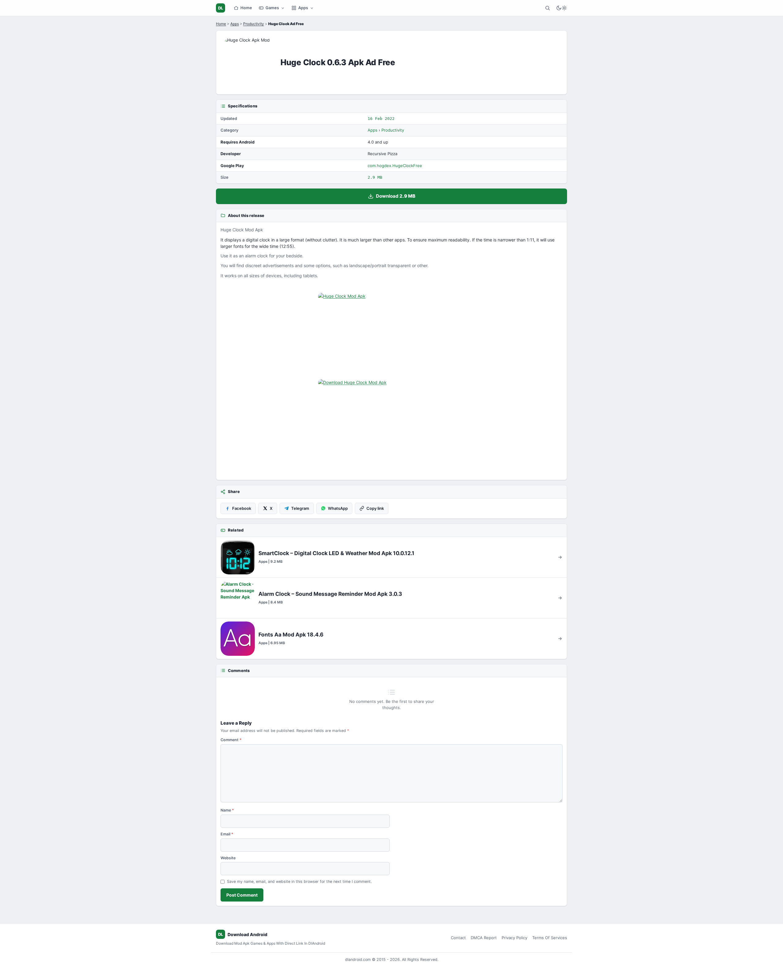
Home (246, 7)
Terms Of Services (549, 937)
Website (228, 858)
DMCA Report (484, 937)
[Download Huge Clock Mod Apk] (391, 420)
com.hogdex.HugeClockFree (395, 165)
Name (227, 810)
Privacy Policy (514, 937)
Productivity (253, 23)
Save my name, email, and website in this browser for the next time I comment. (299, 881)
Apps (303, 7)
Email (227, 834)
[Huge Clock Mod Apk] (391, 334)
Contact (458, 937)
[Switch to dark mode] (561, 7)
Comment (231, 739)
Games (272, 7)
